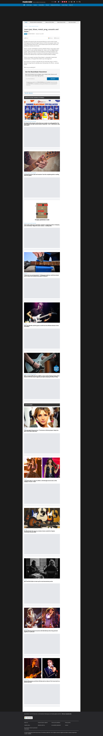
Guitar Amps (64, 5)
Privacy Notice (30, 83)
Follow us (51, 38)
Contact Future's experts (43, 722)
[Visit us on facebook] (58, 2)
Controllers (41, 5)
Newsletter (57, 38)
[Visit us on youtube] (64, 2)
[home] (24, 5)
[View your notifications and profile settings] (74, 2)
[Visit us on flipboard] (66, 2)
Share (27, 38)
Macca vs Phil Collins (50, 22)
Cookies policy (27, 725)
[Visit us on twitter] (60, 2)
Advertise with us (41, 725)
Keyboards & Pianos (55, 5)
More (70, 5)
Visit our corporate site (66, 713)
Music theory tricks (61, 22)
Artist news (29, 5)
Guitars (35, 5)
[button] (78, 1)
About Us (26, 722)
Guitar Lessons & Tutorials (33, 26)
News (25, 33)
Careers (66, 725)
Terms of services (40, 82)
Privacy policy (67, 722)
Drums (47, 5)
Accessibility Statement (56, 725)
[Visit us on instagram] (62, 2)
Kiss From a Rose (72, 22)
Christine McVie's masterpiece (36, 22)
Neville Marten (32, 33)
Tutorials (25, 26)
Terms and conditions (56, 722)
